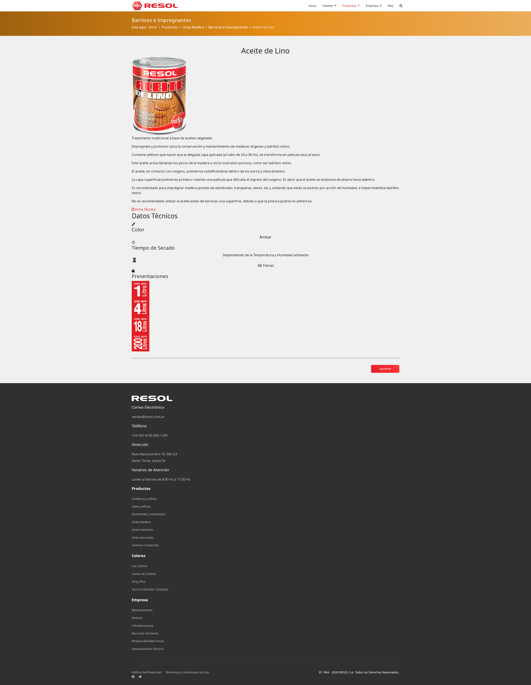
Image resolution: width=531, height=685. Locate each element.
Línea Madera (141, 522)
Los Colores (139, 566)
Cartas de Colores (144, 574)
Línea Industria (142, 530)
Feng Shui (139, 581)
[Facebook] (133, 677)
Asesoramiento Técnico (148, 649)
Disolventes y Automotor (149, 514)
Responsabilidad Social (148, 641)
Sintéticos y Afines (144, 499)
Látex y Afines (141, 506)
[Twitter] (140, 677)
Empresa (372, 6)
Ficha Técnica (145, 209)
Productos (349, 6)
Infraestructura (142, 626)
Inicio (312, 6)
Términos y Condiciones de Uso (187, 672)
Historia (137, 618)
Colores (328, 6)
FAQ (390, 6)
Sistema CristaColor (145, 545)
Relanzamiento (142, 610)
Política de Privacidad (146, 672)
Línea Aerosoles (142, 537)
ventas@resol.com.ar (148, 416)
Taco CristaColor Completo (150, 589)
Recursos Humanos (145, 633)
